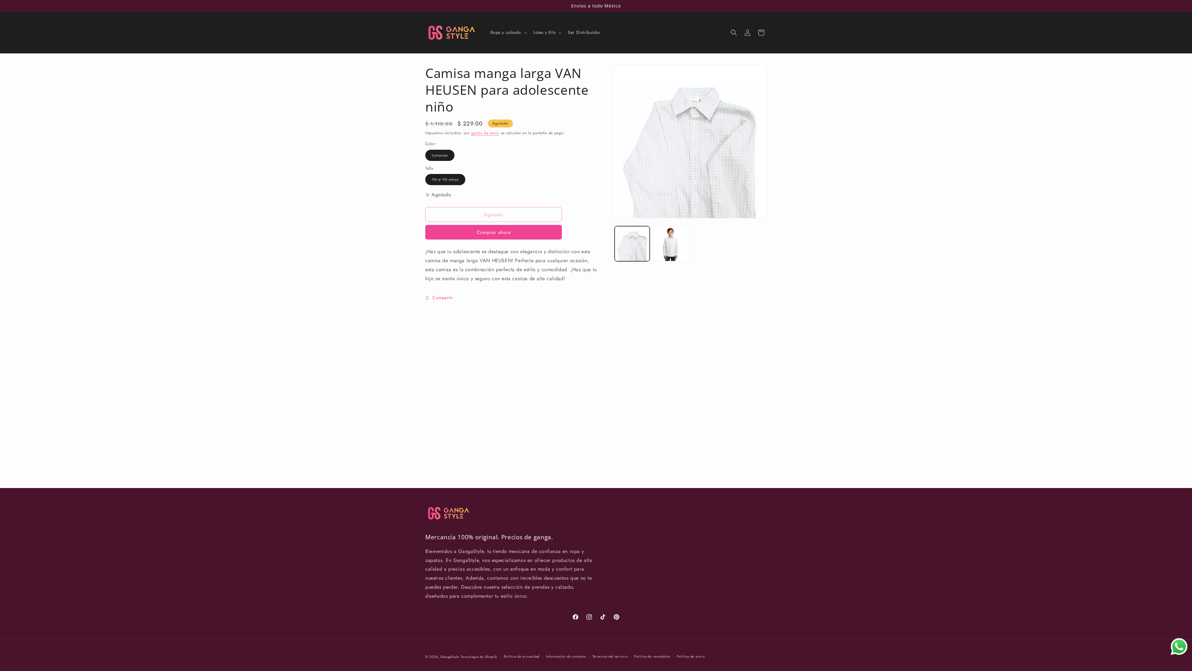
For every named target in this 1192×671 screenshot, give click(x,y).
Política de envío (691, 656)
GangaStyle (449, 656)
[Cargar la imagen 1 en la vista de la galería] (632, 243)
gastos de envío (485, 133)
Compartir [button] (442, 297)
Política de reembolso (652, 656)
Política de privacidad (522, 656)
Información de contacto (566, 656)
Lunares (443, 156)
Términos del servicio (610, 656)
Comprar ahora (494, 232)
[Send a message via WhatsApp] (1179, 646)
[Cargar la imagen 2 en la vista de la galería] (670, 243)
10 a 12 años (448, 180)
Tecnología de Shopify (479, 656)
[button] (508, 32)
